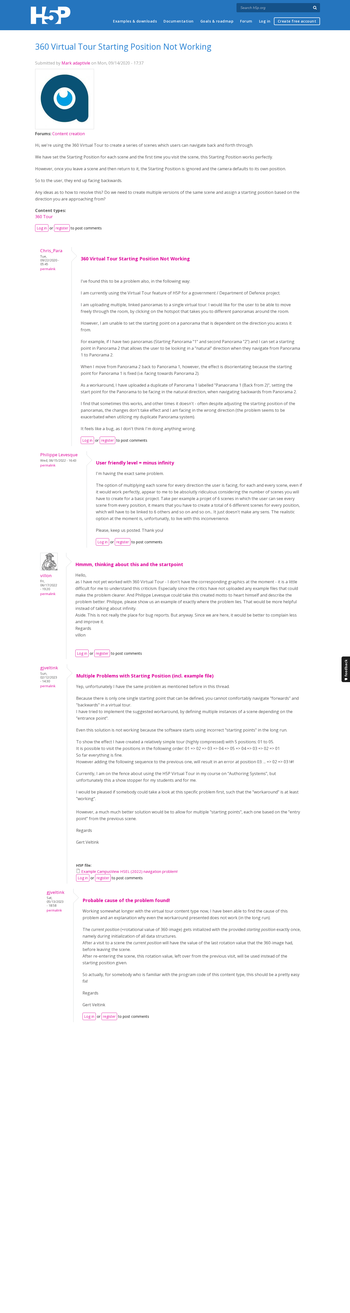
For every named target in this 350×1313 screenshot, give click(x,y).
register (62, 228)
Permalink (47, 269)
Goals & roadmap (217, 21)
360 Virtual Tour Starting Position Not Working (135, 259)
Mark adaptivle (75, 63)
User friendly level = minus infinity (135, 463)
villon (46, 575)
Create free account (297, 21)
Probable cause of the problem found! (126, 900)
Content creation (68, 133)
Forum (246, 21)
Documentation (178, 21)
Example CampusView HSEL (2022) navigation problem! (129, 871)
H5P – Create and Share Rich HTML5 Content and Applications (50, 15)
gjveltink (49, 668)
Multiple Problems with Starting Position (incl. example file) (144, 676)
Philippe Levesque (59, 455)
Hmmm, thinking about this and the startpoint (129, 564)
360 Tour (44, 216)
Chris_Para (51, 250)
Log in (265, 21)
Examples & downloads (135, 21)
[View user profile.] (64, 125)
